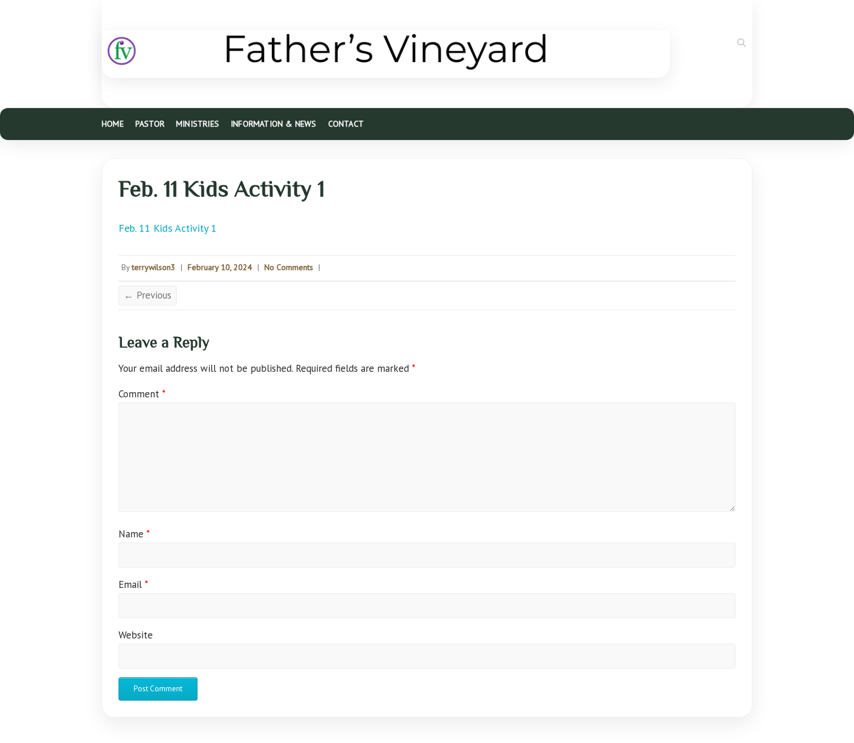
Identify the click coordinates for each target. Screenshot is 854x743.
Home (113, 124)
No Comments (288, 267)
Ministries (197, 124)
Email (133, 584)
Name (134, 533)
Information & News (274, 124)
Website (136, 635)
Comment (142, 393)
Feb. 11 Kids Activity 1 (168, 228)
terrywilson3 (153, 267)
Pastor (149, 124)
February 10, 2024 (220, 267)
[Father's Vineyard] (386, 54)
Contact (346, 124)
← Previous (147, 295)
